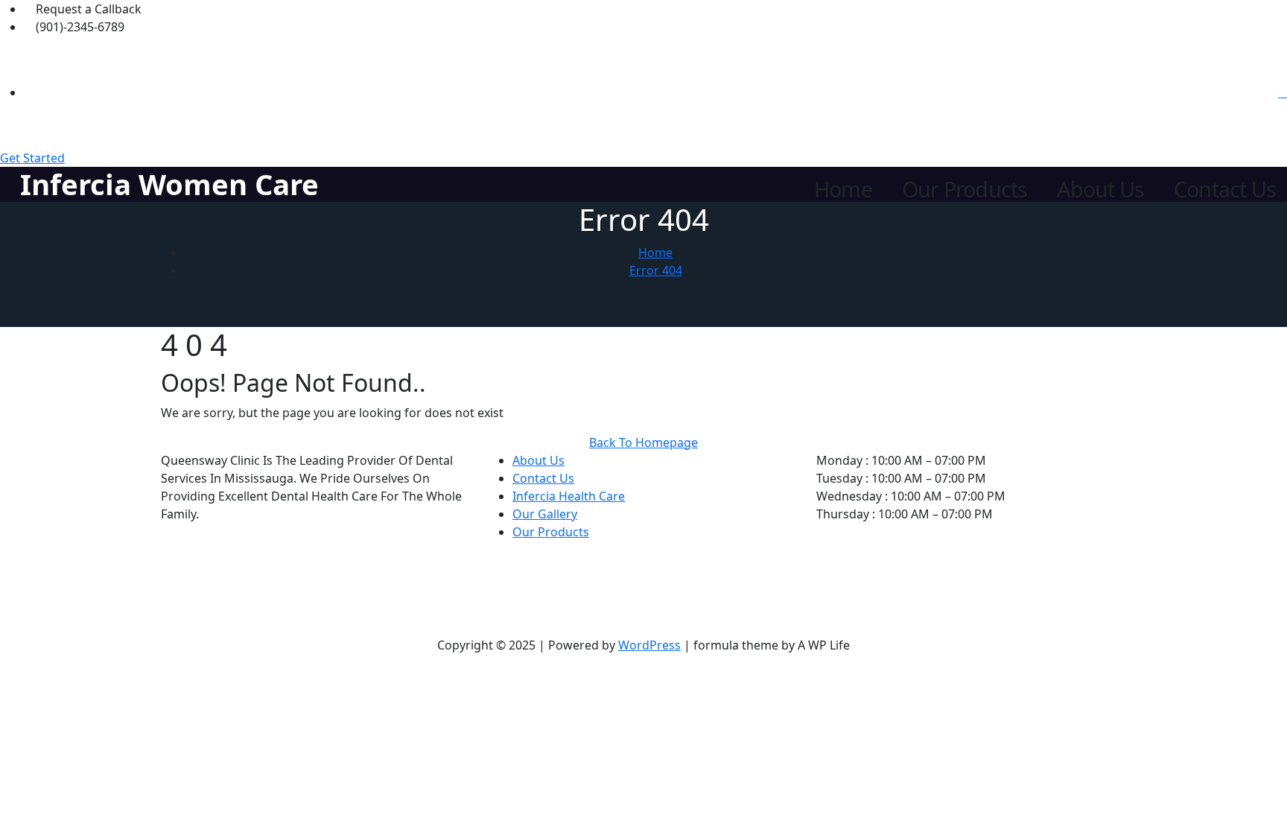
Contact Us (1225, 190)
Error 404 (655, 270)
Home (843, 190)
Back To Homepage (643, 442)
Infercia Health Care (568, 496)
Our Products (964, 190)
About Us (1100, 190)
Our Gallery (544, 514)
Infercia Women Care (169, 184)
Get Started (32, 158)
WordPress (649, 645)
